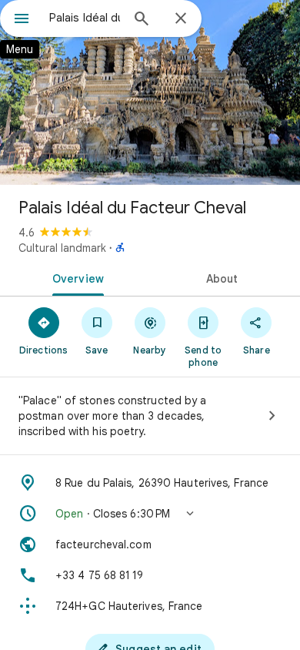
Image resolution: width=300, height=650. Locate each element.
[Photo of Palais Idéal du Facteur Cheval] (150, 92)
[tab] (75, 277)
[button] (150, 513)
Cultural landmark (62, 248)
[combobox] (84, 17)
